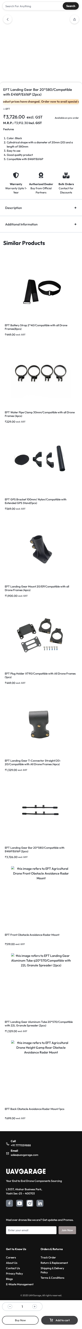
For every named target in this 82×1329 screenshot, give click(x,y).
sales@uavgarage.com (24, 1155)
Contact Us (13, 1268)
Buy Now (20, 1320)
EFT (8, 108)
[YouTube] (19, 1204)
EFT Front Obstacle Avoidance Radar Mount (32, 935)
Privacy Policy (14, 1273)
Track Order (48, 1257)
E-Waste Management (19, 1284)
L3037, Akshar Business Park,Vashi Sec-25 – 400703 (24, 1191)
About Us (11, 1263)
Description (13, 208)
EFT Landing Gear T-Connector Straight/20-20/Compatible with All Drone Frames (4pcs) (33, 762)
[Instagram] (29, 1204)
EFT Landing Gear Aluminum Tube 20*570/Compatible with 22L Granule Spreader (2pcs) (39, 1023)
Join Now (67, 1230)
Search (70, 6)
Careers (11, 1257)
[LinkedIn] (39, 1204)
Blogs (9, 1279)
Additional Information (21, 224)
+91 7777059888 (21, 1145)
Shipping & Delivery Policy (52, 1270)
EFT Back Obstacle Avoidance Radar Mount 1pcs (34, 1109)
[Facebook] (9, 1204)
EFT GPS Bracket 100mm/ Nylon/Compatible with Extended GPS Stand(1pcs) (35, 501)
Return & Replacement (54, 1263)
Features (8, 129)
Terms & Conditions (52, 1277)
